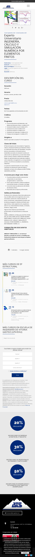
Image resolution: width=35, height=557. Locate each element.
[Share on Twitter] (15, 27)
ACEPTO (25, 553)
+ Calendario (14, 250)
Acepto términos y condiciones (18, 371)
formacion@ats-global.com (17, 1)
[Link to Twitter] (26, 555)
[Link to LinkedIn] (31, 555)
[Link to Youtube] (29, 555)
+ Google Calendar (24, 250)
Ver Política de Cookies (14, 553)
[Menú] (27, 6)
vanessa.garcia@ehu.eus (10, 103)
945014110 (6, 105)
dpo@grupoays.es (19, 389)
